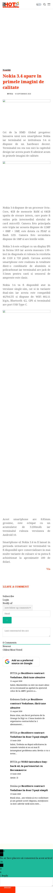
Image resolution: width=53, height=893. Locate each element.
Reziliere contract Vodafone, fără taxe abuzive (28, 703)
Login (6, 599)
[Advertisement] (26, 36)
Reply (5, 875)
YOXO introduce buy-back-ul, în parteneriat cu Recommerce (29, 766)
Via (48, 569)
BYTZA (10, 94)
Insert (7, 887)
